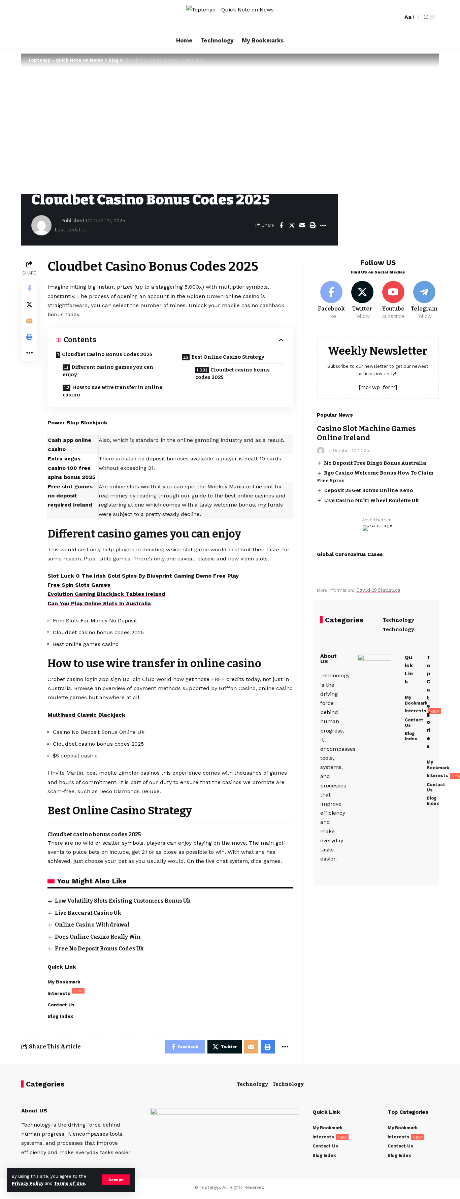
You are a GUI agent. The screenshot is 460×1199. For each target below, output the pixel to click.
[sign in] (27, 17)
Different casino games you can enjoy (108, 371)
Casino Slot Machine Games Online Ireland (366, 433)
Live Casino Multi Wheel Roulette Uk (371, 500)
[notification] (386, 17)
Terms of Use (69, 1183)
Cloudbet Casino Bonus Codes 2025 (107, 354)
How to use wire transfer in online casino (112, 391)
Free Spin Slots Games (78, 585)
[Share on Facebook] (281, 225)
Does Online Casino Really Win (98, 937)
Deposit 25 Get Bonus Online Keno (368, 490)
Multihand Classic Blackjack (86, 715)
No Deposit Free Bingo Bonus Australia (375, 463)
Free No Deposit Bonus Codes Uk (99, 948)
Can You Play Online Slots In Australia (99, 603)
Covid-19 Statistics (378, 590)
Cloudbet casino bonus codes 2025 (232, 374)
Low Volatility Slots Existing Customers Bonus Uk (123, 901)
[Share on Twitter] (291, 225)
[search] (396, 17)
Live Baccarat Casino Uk (88, 913)
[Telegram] (424, 300)
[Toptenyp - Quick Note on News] (230, 17)
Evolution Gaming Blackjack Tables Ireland (106, 594)
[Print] (312, 225)
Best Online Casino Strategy (227, 357)
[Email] (302, 225)
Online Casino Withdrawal (92, 924)
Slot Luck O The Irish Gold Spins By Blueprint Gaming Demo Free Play (143, 576)
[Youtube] (393, 300)
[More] (323, 225)
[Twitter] (362, 300)
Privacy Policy (27, 1183)
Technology (398, 620)
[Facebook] (331, 300)
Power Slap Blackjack (77, 422)
